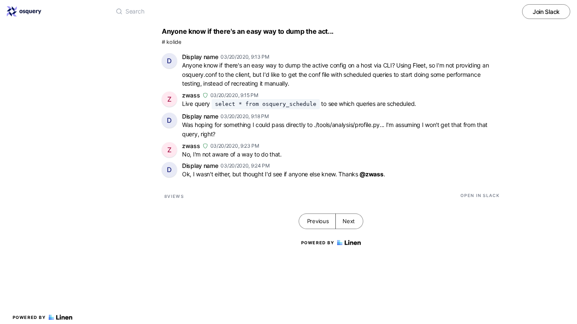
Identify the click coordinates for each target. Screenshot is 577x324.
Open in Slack (480, 195)
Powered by (29, 317)
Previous (318, 221)
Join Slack (546, 11)
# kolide (171, 42)
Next (349, 221)
